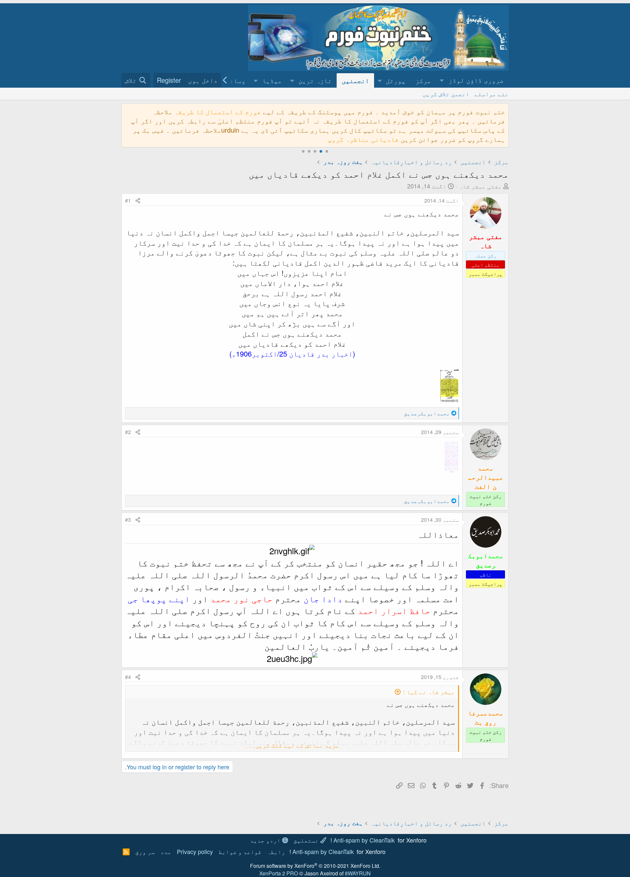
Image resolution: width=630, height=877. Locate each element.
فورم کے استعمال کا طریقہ (217, 111)
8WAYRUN (358, 873)
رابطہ (276, 851)
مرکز (423, 80)
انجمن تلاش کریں (446, 93)
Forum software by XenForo (315, 865)
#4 (128, 677)
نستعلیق (306, 840)
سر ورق (145, 851)
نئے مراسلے (491, 93)
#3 (128, 519)
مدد (165, 851)
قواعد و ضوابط (240, 851)
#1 (128, 200)
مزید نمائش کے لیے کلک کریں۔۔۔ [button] (291, 745)
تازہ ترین (315, 80)
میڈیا (272, 80)
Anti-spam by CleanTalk (364, 840)
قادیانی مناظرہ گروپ (363, 139)
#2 (128, 432)
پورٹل (396, 80)
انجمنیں (355, 80)
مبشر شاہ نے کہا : (429, 691)
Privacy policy (195, 851)
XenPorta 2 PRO (278, 873)
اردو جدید (266, 840)
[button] (472, 80)
